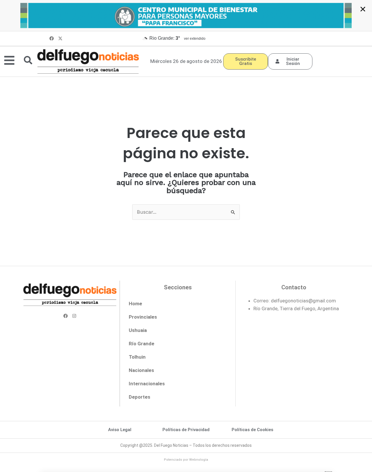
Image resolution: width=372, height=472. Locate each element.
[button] (363, 9)
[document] (186, 236)
